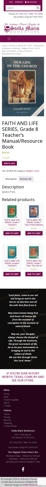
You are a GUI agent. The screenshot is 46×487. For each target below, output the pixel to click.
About (6, 402)
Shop (6, 396)
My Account (31, 2)
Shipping (8, 423)
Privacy (7, 417)
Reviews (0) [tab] (25, 179)
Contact (7, 405)
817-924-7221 (22, 14)
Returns (7, 420)
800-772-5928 (36, 14)
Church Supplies (11, 399)
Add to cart (9, 163)
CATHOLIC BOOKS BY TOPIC (20, 45)
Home (4, 45)
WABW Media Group (31, 485)
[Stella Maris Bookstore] (22, 27)
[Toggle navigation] (9, 38)
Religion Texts (27, 48)
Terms (7, 414)
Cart (11, 2)
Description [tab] (11, 179)
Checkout (19, 2)
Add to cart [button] (12, 233)
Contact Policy (10, 426)
